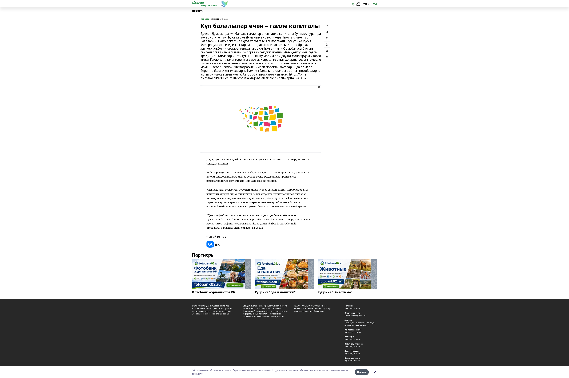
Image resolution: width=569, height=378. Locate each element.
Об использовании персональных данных (210, 314)
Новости (197, 10)
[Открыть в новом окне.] (213, 244)
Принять (361, 372)
